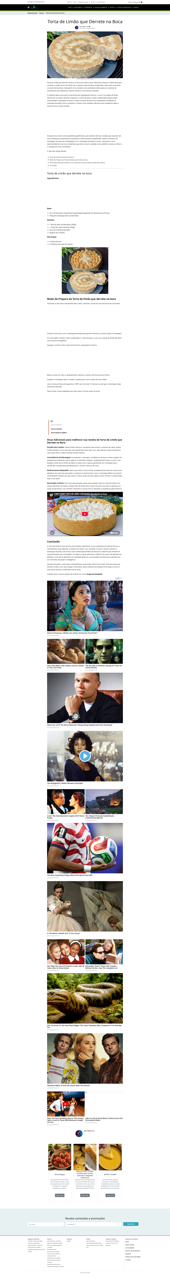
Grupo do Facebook (94, 574)
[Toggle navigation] (28, 7)
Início (70, 7)
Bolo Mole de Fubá (51, 1249)
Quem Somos (78, 7)
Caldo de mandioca (90, 1241)
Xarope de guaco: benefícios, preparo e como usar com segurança (112, 1243)
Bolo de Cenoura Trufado (53, 1251)
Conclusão (53, 165)
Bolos (68, 2)
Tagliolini (69, 1241)
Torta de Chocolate (56, 429)
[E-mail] (89, 26)
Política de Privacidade (124, 7)
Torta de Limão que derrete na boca (62, 157)
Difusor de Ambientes (101, 7)
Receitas (112, 7)
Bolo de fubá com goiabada (53, 1258)
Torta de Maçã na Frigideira (59, 432)
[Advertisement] (85, 121)
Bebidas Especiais (83, 2)
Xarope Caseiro (101, 2)
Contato (136, 7)
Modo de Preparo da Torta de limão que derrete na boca (69, 160)
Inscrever (131, 1224)
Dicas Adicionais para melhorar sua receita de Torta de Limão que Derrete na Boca (77, 163)
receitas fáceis (87, 1272)
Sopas (74, 2)
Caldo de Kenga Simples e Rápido (94, 1243)
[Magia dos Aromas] (34, 7)
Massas (93, 2)
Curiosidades (88, 7)
